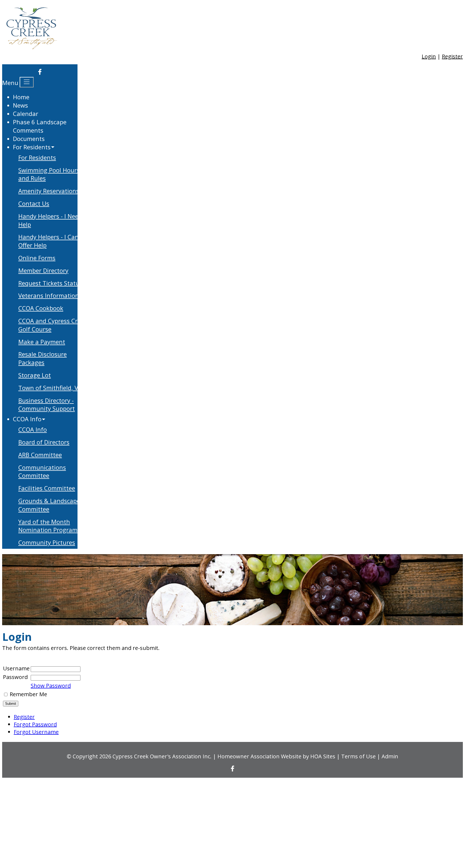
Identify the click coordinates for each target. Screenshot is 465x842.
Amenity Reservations (48, 191)
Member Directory (43, 270)
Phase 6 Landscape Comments (39, 126)
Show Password (51, 685)
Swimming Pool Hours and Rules (49, 174)
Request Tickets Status (50, 283)
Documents (29, 139)
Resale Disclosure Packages (42, 358)
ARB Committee (40, 455)
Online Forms (36, 258)
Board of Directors (43, 442)
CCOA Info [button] (27, 419)
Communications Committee (42, 471)
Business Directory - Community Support (46, 404)
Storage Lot (34, 375)
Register (452, 56)
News (20, 105)
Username (16, 668)
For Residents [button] (32, 147)
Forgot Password (35, 724)
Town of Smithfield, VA (50, 388)
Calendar (25, 113)
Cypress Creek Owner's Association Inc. (162, 756)
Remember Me (28, 694)
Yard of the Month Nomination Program (48, 526)
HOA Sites (322, 756)
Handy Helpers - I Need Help (50, 220)
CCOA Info (32, 429)
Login (429, 56)
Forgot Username (36, 731)
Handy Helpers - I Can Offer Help (48, 241)
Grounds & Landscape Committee (49, 505)
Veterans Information (48, 295)
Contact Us (33, 203)
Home (21, 97)
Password (15, 677)
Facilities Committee (46, 488)
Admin (390, 756)
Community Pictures (46, 542)
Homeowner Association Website (259, 756)
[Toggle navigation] (27, 82)
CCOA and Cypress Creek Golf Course (52, 325)
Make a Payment (41, 342)
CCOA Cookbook (40, 308)
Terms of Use (358, 756)
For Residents (37, 157)
